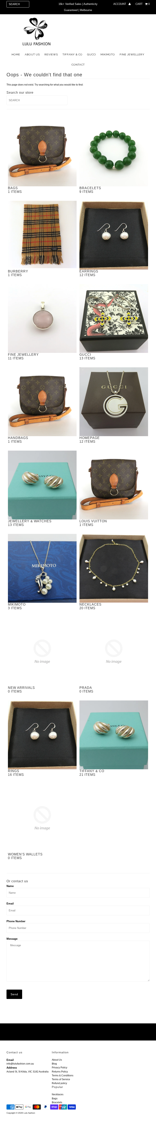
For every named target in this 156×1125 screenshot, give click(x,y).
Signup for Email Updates (29, 1032)
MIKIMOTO (108, 54)
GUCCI (91, 54)
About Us (57, 1059)
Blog (54, 1063)
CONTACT (78, 64)
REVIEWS (51, 54)
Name (10, 886)
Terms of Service (61, 1079)
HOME (16, 54)
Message (11, 938)
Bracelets (57, 1102)
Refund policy (59, 1083)
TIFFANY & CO (72, 54)
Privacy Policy (59, 1067)
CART (142, 3)
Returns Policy (60, 1071)
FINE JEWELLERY (132, 54)
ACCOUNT (120, 3)
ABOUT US (32, 54)
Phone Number (15, 921)
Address (11, 1067)
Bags (54, 1098)
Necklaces (57, 1094)
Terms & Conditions (62, 1075)
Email (10, 903)
